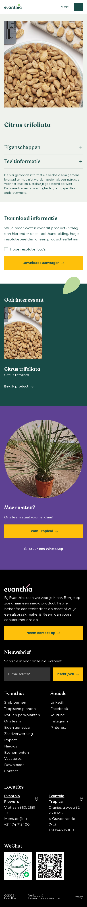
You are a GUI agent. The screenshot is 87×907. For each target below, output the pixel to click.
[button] (71, 7)
